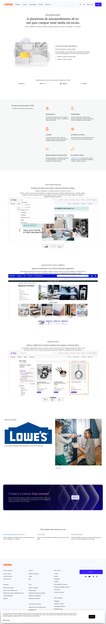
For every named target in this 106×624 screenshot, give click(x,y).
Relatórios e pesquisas (34, 573)
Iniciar (98, 4)
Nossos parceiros (7, 579)
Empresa (56, 576)
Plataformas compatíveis (34, 598)
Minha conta (90, 4)
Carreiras (56, 573)
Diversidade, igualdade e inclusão (61, 587)
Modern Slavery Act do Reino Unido (37, 607)
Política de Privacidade (8, 587)
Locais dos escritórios (59, 592)
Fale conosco (57, 589)
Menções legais (32, 590)
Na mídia (56, 581)
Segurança (5, 598)
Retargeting (56, 601)
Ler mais (5, 418)
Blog (30, 579)
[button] (80, 4)
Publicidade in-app (58, 609)
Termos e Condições (33, 587)
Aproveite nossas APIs (76, 158)
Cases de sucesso (7, 573)
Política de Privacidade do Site (10, 590)
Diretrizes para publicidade (35, 595)
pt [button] (84, 4)
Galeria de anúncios (7, 576)
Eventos (30, 576)
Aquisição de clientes (59, 603)
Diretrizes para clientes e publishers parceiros (13, 593)
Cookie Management (8, 595)
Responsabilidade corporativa (60, 584)
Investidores (57, 579)
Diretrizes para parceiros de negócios (37, 593)
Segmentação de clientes (59, 606)
